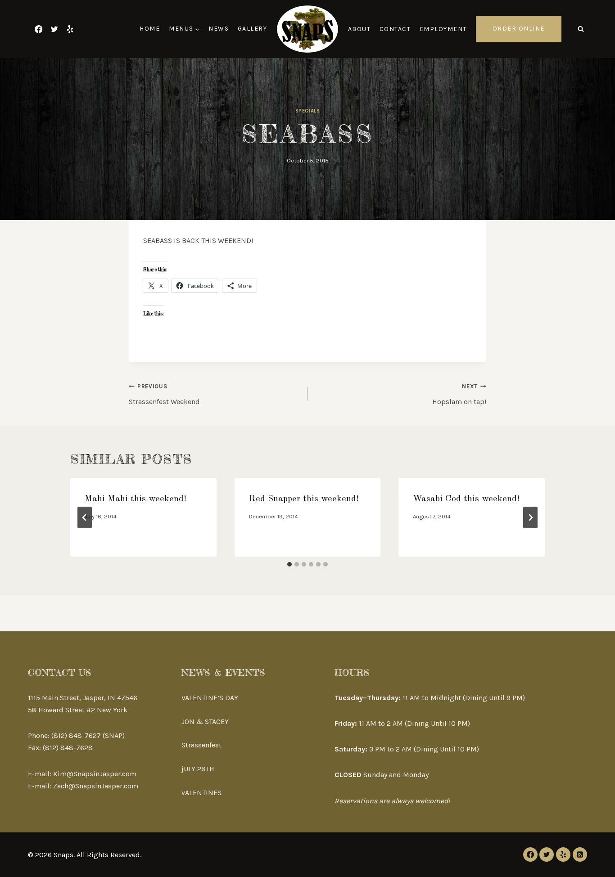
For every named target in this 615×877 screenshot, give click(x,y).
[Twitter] (54, 29)
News (218, 28)
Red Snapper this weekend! (304, 499)
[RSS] (580, 854)
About (359, 29)
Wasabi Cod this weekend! (466, 499)
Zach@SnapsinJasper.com (95, 786)
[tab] (289, 564)
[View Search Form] (580, 28)
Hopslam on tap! (459, 394)
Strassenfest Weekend (164, 394)
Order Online (519, 28)
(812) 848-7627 (76, 735)
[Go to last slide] (84, 517)
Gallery (252, 28)
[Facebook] (38, 29)
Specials (307, 111)
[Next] (530, 517)
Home (150, 28)
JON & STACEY (205, 721)
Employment (443, 29)
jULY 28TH (197, 769)
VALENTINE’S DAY (209, 697)
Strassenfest (201, 745)
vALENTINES (201, 792)
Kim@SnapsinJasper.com (94, 773)
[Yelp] (70, 29)
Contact (395, 29)
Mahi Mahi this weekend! (135, 499)
